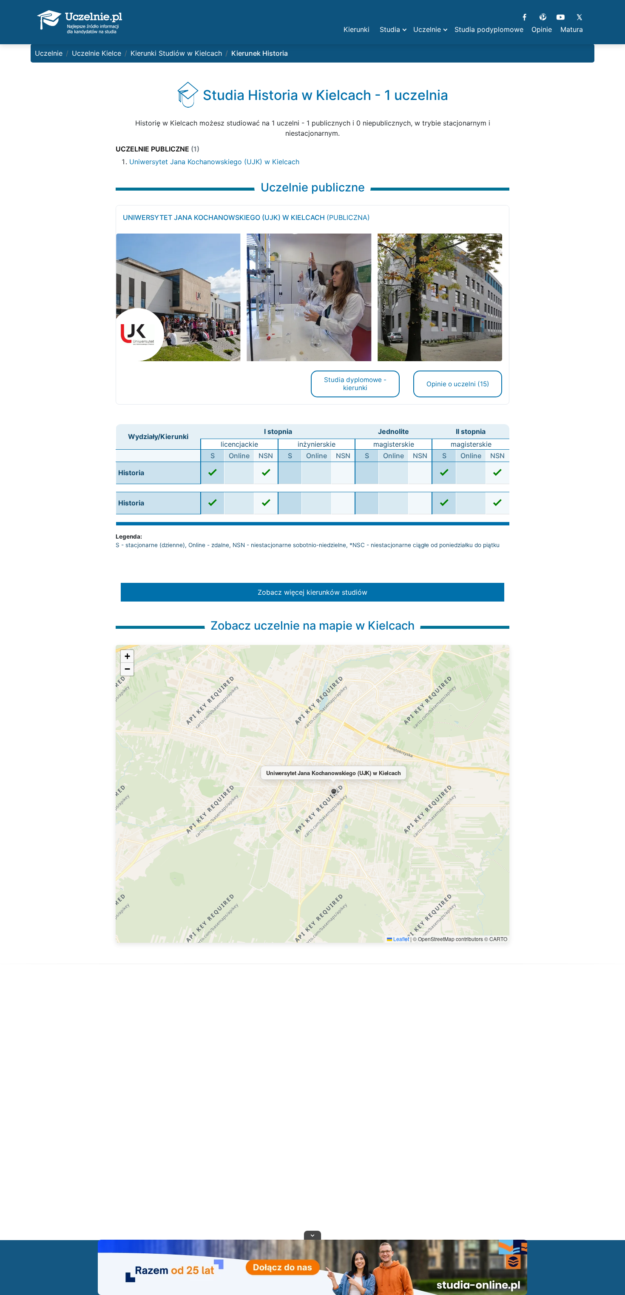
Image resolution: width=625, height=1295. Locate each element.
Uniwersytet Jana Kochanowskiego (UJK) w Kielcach (214, 161)
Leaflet (400, 938)
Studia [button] (390, 29)
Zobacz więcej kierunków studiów (312, 592)
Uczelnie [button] (427, 29)
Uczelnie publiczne (157, 149)
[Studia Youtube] (560, 16)
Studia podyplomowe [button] (489, 29)
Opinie (541, 29)
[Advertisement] (312, 1112)
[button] (333, 791)
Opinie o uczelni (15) (457, 384)
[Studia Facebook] (524, 16)
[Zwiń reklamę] (312, 1235)
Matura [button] (571, 29)
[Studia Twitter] (578, 16)
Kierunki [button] (356, 29)
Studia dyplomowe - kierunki (355, 384)
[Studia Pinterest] (542, 16)
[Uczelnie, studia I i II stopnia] (79, 22)
